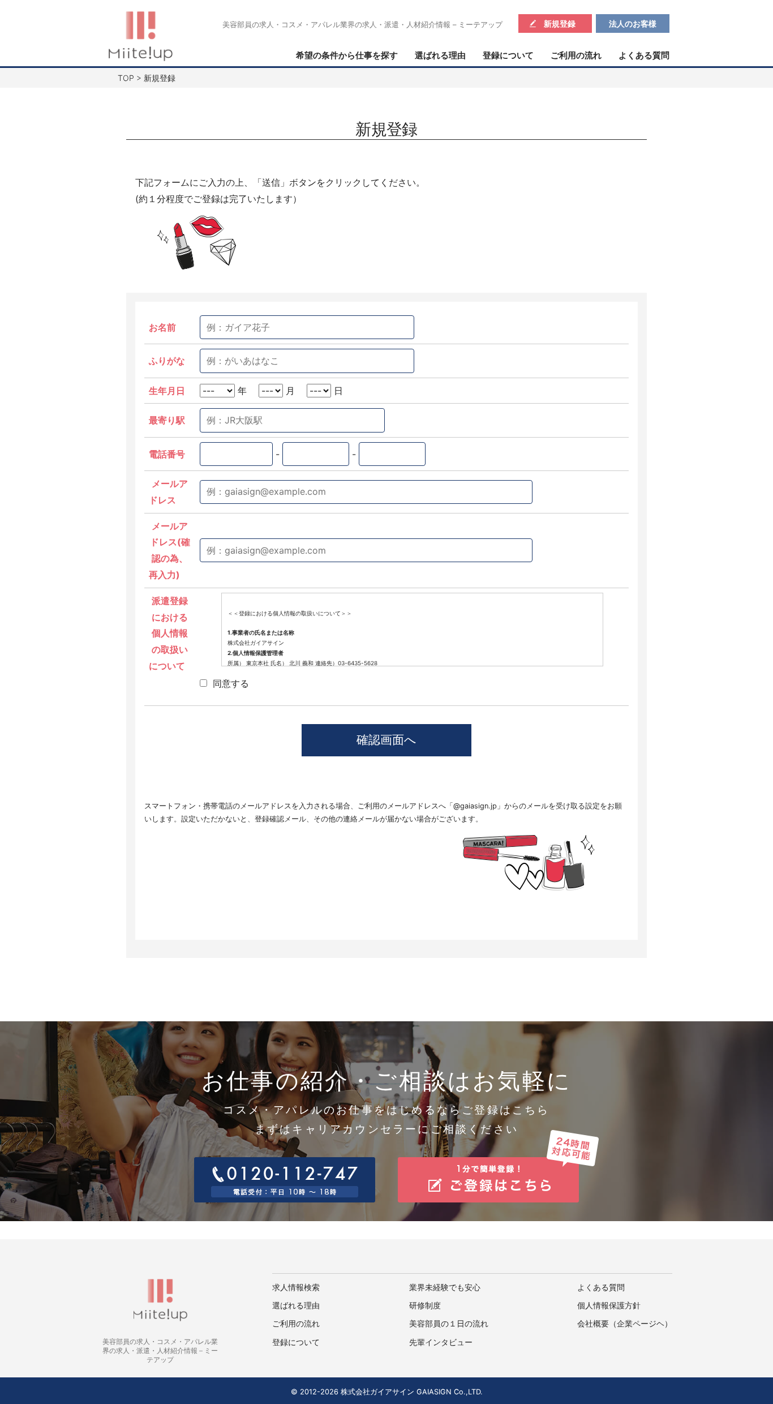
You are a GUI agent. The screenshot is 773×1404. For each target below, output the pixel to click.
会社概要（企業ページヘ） (624, 1323)
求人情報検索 (296, 1287)
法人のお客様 (632, 23)
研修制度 (425, 1305)
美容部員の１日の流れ (448, 1323)
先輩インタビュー (441, 1342)
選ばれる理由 (440, 55)
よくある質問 (644, 55)
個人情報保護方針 (609, 1305)
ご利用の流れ (576, 55)
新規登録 (560, 23)
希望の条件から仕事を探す (347, 55)
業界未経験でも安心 (444, 1287)
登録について (508, 55)
